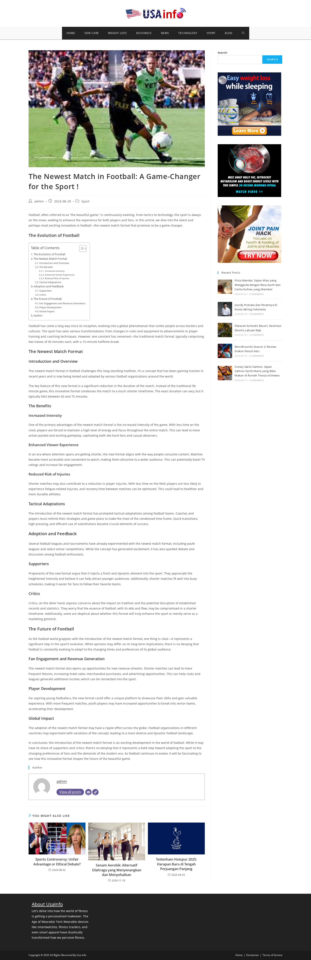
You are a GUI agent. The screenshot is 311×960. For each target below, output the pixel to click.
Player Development (50, 307)
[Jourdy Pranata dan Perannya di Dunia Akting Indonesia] (225, 309)
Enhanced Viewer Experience (59, 274)
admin (39, 201)
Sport (85, 201)
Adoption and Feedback (49, 286)
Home (239, 955)
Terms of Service (272, 955)
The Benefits (46, 267)
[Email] (88, 792)
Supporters (45, 290)
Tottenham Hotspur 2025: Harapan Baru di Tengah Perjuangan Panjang (176, 864)
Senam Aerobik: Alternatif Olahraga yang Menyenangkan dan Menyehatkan (116, 870)
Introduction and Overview (54, 263)
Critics (42, 294)
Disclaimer (252, 955)
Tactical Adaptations (50, 282)
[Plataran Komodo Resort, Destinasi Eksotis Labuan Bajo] (225, 330)
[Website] (95, 792)
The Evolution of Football (49, 254)
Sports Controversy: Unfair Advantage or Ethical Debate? (57, 861)
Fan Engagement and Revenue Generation (62, 303)
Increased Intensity (55, 270)
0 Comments (256, 294)
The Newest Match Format (50, 259)
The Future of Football (48, 299)
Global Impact (47, 311)
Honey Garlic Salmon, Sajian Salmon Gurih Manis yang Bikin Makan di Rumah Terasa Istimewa (257, 371)
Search (222, 52)
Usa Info (81, 955)
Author (38, 315)
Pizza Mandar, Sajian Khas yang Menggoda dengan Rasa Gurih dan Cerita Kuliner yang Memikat (258, 284)
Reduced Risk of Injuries (57, 278)
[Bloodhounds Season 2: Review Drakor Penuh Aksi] (225, 351)
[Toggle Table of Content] (80, 248)
